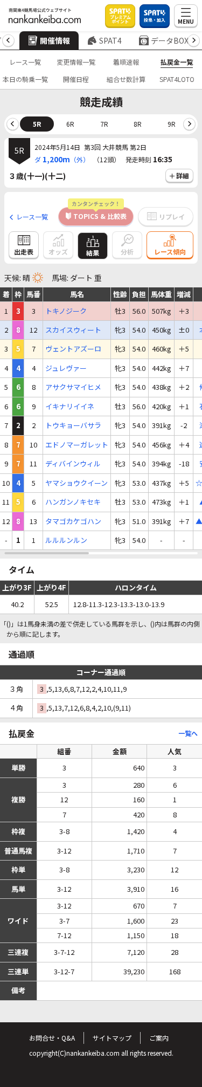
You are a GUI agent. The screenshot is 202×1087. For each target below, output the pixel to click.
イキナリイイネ (69, 406)
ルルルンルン (66, 540)
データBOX (170, 40)
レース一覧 (25, 61)
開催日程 (76, 79)
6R (70, 123)
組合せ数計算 (126, 79)
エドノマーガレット (76, 445)
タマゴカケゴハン (73, 521)
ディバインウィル (73, 464)
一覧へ (188, 733)
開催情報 (55, 40)
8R (138, 123)
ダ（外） (61, 159)
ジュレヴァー (66, 368)
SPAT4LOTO (176, 79)
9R (172, 123)
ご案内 (159, 1037)
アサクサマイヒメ (73, 387)
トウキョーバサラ (73, 425)
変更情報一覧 (76, 61)
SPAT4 (110, 40)
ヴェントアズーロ (73, 349)
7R (104, 123)
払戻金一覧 (177, 61)
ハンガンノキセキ (73, 502)
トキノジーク (66, 311)
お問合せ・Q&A (52, 1037)
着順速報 (126, 61)
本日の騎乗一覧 (25, 79)
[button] (8, 41)
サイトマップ (112, 1037)
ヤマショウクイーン (76, 483)
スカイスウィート (73, 330)
